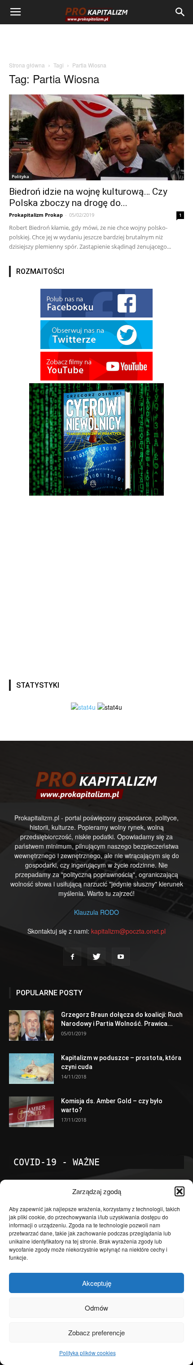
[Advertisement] (96, 40)
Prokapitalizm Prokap (36, 214)
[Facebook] (72, 957)
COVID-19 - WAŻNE (56, 1162)
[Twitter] (96, 957)
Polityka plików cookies (87, 1352)
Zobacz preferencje (96, 1332)
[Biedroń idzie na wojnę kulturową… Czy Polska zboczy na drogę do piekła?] (96, 137)
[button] (179, 1191)
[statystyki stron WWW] (83, 707)
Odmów (96, 1307)
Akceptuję (96, 1283)
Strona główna (27, 65)
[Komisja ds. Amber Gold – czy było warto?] (31, 1112)
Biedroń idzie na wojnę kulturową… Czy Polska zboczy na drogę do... (88, 197)
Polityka (20, 176)
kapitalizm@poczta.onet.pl (128, 930)
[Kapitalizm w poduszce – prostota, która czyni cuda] (31, 1068)
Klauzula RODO (96, 912)
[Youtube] (121, 957)
